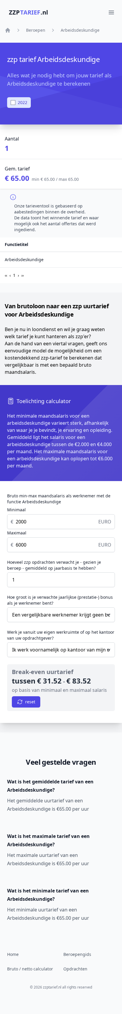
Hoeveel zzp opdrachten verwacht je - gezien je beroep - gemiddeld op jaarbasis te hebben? (54, 565)
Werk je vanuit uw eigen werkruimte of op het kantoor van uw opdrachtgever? (60, 635)
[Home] (8, 30)
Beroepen (35, 30)
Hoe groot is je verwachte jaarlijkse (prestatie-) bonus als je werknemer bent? (60, 600)
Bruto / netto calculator (30, 969)
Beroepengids (77, 954)
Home (13, 954)
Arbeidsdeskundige (80, 30)
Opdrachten (75, 969)
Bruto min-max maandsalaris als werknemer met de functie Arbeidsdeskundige (58, 498)
